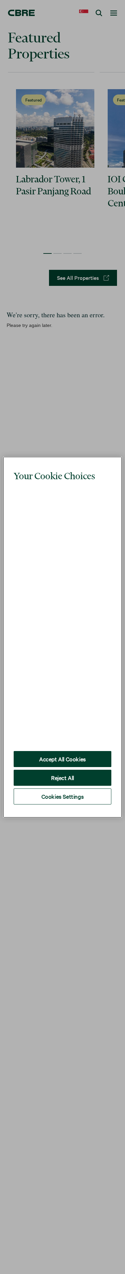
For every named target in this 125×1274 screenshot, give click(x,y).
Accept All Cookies (62, 734)
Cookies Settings (62, 771)
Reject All (62, 752)
